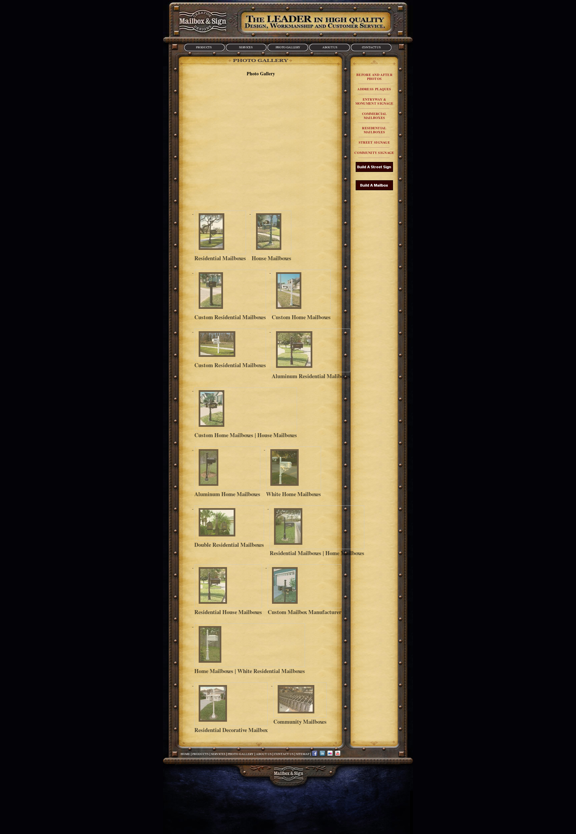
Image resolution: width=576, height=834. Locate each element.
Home (185, 754)
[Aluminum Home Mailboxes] (227, 468)
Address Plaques (374, 89)
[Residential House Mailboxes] (228, 586)
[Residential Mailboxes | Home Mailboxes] (317, 527)
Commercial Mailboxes (374, 115)
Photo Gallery (288, 47)
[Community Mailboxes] (300, 700)
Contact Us (371, 47)
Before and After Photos (374, 76)
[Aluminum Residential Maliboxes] (311, 350)
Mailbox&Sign (202, 21)
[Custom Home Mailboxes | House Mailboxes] (245, 409)
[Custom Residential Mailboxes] (230, 291)
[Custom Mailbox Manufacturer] (304, 586)
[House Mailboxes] (271, 232)
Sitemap (302, 754)
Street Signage (374, 142)
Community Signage (374, 152)
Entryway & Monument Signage (374, 101)
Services (245, 47)
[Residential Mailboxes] (220, 232)
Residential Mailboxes (374, 130)
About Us (329, 47)
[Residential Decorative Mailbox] (231, 704)
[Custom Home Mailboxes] (301, 291)
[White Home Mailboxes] (293, 468)
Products (203, 47)
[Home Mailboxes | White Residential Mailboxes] (249, 645)
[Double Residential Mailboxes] (229, 523)
